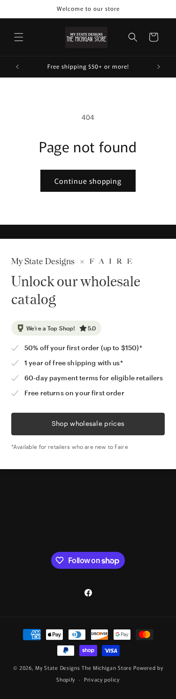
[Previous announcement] (17, 66)
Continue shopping (88, 181)
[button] (18, 37)
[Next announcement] (158, 66)
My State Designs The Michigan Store (84, 667)
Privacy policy (102, 679)
